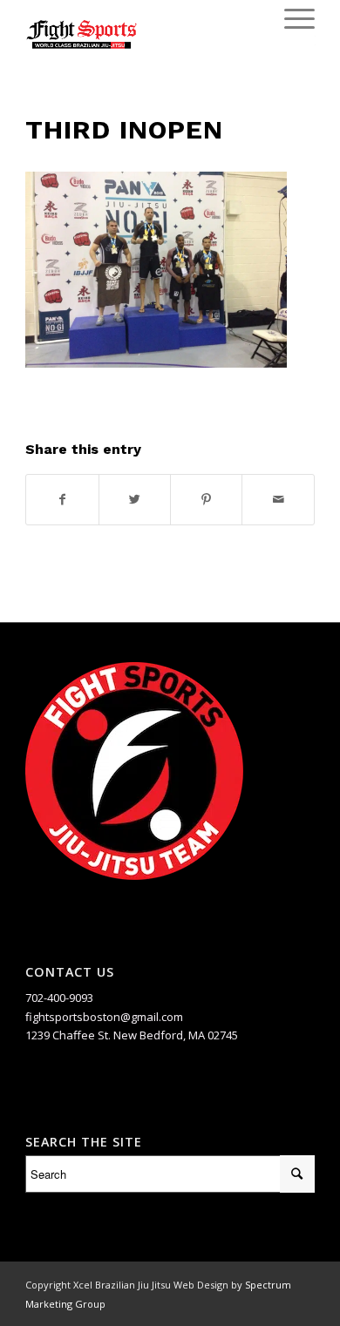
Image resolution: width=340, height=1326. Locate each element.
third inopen (124, 129)
